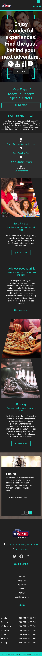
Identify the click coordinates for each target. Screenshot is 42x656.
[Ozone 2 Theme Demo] (6, 6)
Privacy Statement (27, 654)
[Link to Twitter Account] (15, 556)
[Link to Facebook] (21, 556)
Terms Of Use (37, 654)
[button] (23, 512)
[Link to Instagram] (27, 556)
